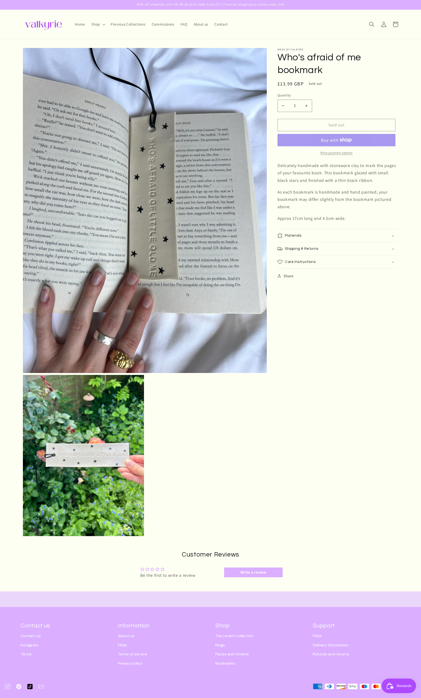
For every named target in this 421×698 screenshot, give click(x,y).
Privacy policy (130, 663)
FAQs (122, 645)
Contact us (30, 635)
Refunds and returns (331, 654)
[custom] (7, 686)
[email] (41, 686)
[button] (97, 24)
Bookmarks (225, 663)
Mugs (220, 645)
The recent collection (234, 635)
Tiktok (26, 654)
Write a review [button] (253, 572)
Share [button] (288, 275)
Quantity (284, 95)
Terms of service (132, 654)
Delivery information (330, 645)
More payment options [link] (336, 153)
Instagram (29, 645)
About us (126, 635)
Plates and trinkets (232, 654)
